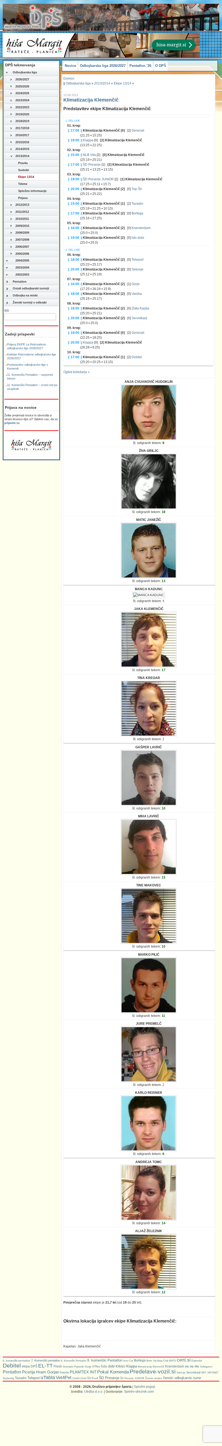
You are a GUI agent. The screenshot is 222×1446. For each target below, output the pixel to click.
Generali (138, 130)
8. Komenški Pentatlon (73, 1360)
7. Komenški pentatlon (45, 1360)
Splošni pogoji (144, 1387)
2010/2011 (22, 218)
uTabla (48, 1377)
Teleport (137, 260)
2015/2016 (22, 142)
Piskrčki (64, 1372)
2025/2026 (22, 86)
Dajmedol (196, 1360)
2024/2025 (22, 93)
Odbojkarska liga (25, 72)
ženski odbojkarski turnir (182, 1378)
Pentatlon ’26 (140, 66)
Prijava (23, 198)
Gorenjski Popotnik (73, 1366)
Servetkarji (139, 318)
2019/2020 (22, 114)
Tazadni (137, 203)
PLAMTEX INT (83, 1372)
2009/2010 (22, 225)
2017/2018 (22, 128)
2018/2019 (22, 121)
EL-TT (45, 1366)
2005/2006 (22, 253)
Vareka (137, 294)
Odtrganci (206, 1366)
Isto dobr (138, 238)
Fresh (58, 1366)
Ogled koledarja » (76, 372)
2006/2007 (22, 246)
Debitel (137, 357)
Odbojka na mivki (25, 295)
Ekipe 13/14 (26, 176)
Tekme (22, 183)
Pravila (23, 163)
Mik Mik (189, 1366)
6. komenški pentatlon (16, 1360)
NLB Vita (89, 155)
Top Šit (137, 189)
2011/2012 (22, 211)
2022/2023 (22, 107)
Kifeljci (120, 1366)
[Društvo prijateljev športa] (34, 17)
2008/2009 (22, 232)
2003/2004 (22, 267)
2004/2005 (22, 260)
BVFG (172, 1360)
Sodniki (23, 170)
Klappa (88, 140)
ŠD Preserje (92, 165)
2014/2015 (22, 149)
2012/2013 (22, 204)
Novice (70, 66)
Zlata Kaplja (140, 308)
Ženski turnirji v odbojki (30, 302)
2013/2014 (22, 156)
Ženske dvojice (153, 1378)
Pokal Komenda (113, 1372)
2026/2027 (22, 79)
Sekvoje (137, 269)
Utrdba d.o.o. (93, 1391)
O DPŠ (160, 66)
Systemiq (8, 1378)
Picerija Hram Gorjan (40, 1372)
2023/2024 (22, 100)
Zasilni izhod (79, 1378)
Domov (68, 78)
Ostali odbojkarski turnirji (31, 288)
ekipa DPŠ (29, 1366)
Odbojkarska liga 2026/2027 (103, 66)
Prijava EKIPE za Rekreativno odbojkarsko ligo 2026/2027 (26, 346)
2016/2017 (22, 135)
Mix (197, 1366)
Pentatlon (20, 281)
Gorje (136, 284)
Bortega (137, 213)
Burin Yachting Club (157, 1360)
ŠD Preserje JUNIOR (98, 179)
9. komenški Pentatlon (104, 1360)
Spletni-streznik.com (139, 1391)
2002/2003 (22, 274)
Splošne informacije (32, 190)
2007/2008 (22, 239)
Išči (6, 310)
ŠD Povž (92, 1378)
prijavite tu (11, 423)
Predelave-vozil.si (153, 1371)
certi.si (184, 1360)
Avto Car (128, 1360)
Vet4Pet (63, 1377)
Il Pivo (96, 1366)
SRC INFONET (210, 1372)
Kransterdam (141, 228)
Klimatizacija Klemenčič (91, 100)
